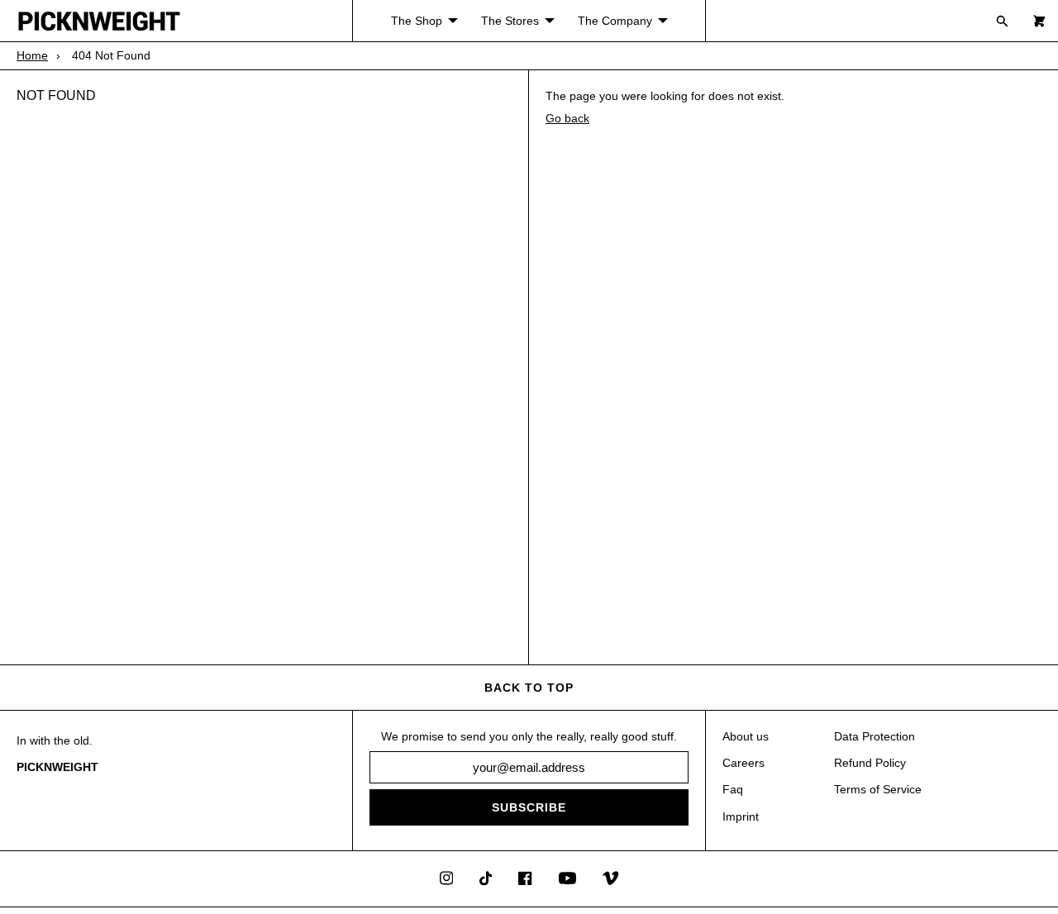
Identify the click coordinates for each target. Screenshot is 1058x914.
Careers (743, 762)
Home (32, 55)
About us (745, 736)
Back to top (529, 687)
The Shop (416, 20)
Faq (732, 789)
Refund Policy (870, 762)
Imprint (740, 816)
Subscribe (529, 807)
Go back (567, 118)
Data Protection (874, 736)
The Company (615, 20)
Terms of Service (878, 789)
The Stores (510, 20)
